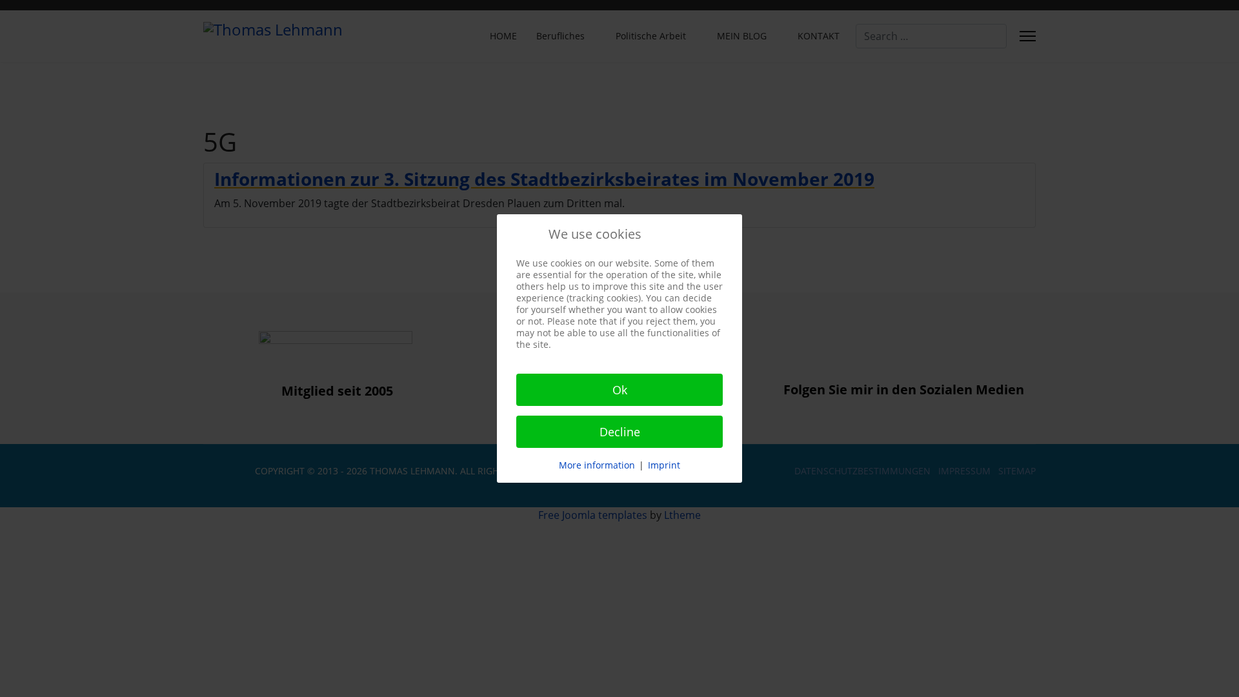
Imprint (664, 465)
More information (597, 465)
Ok (619, 390)
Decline (619, 431)
